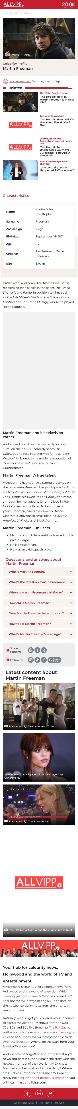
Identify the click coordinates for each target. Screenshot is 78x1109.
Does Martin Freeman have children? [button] (36, 613)
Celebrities (14, 13)
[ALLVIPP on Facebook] (27, 1094)
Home (5, 13)
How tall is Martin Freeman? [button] (30, 624)
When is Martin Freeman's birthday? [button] (36, 592)
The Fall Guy (58, 1027)
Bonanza (41, 1027)
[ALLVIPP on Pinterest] (50, 1094)
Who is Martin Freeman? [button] (27, 571)
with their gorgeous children (45, 1077)
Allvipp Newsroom (20, 81)
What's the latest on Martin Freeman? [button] (37, 582)
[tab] (39, 571)
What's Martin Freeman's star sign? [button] (35, 634)
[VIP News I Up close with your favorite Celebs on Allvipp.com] (32, 4)
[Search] (65, 4)
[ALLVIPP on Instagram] (39, 1094)
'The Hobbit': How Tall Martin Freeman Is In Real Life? (57, 99)
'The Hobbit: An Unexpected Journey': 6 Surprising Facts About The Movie (55, 151)
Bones (26, 1037)
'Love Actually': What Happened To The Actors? (57, 169)
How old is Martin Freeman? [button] (30, 603)
